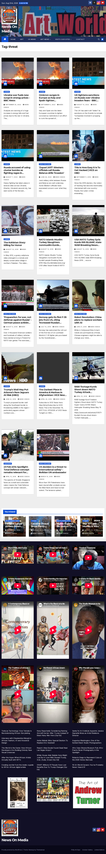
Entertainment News (12, 521)
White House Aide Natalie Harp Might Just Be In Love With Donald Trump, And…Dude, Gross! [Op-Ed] (52, 757)
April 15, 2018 (11, 476)
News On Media (15, 840)
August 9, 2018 (12, 327)
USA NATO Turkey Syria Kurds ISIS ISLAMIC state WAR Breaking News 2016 (87, 243)
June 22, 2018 (11, 399)
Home (13, 39)
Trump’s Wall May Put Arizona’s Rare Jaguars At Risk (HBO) (16, 392)
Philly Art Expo (75, 850)
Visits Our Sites (62, 39)
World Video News (45, 164)
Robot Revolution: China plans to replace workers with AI (88, 320)
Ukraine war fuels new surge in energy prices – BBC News (17, 98)
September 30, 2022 (13, 104)
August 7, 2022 (12, 177)
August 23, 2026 (13, 530)
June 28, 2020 (46, 177)
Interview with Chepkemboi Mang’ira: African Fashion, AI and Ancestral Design (16, 740)
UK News (6, 91)
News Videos (60, 177)
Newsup (31, 850)
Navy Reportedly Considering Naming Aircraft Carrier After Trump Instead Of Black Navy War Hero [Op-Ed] (52, 733)
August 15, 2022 (82, 104)
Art (22, 39)
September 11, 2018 (83, 177)
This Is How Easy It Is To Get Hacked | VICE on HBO (87, 170)
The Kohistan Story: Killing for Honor (14, 244)
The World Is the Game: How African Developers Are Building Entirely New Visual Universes (17, 750)
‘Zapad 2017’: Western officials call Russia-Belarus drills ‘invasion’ (51, 170)
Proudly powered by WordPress (12, 850)
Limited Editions (99, 850)
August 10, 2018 (82, 249)
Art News (45, 39)
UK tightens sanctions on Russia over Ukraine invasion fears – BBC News (87, 99)
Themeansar (40, 850)
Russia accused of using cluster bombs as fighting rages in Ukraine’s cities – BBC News (17, 173)
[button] (99, 39)
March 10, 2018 (47, 476)
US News (32, 39)
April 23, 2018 (81, 396)
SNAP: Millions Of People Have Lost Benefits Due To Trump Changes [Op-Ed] (52, 767)
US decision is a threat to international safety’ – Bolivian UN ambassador (52, 469)
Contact (80, 39)
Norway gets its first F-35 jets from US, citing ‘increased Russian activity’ (52, 321)
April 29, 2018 (46, 399)
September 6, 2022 (48, 104)
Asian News (7, 463)
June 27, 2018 (81, 327)
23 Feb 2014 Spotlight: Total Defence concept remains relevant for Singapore (16, 470)
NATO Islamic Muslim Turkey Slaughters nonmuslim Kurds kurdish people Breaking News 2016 (53, 245)
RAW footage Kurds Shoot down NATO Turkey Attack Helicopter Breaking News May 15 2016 (85, 392)
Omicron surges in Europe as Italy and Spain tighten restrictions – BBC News (52, 99)
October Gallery (87, 850)
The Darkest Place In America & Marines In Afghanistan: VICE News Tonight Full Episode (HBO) (52, 395)
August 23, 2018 (12, 249)
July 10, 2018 (46, 327)
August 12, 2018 (47, 249)
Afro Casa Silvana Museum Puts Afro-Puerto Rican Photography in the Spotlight (87, 750)
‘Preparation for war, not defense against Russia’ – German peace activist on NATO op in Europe (17, 321)
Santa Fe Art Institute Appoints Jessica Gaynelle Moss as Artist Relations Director (88, 733)
